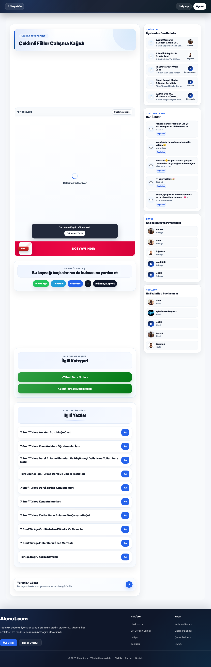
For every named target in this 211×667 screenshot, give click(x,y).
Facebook (75, 232)
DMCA (178, 540)
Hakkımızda (137, 520)
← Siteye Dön (14, 6)
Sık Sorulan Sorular (141, 527)
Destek (139, 554)
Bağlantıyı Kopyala (105, 232)
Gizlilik (118, 554)
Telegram (58, 232)
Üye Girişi (8, 539)
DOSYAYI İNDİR (83, 197)
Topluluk (161, 134)
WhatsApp (41, 232)
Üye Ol (200, 6)
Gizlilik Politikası (183, 527)
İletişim (134, 533)
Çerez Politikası (183, 533)
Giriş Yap (184, 6)
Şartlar (128, 554)
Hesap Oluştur (30, 539)
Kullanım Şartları (183, 520)
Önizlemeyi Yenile (122, 60)
